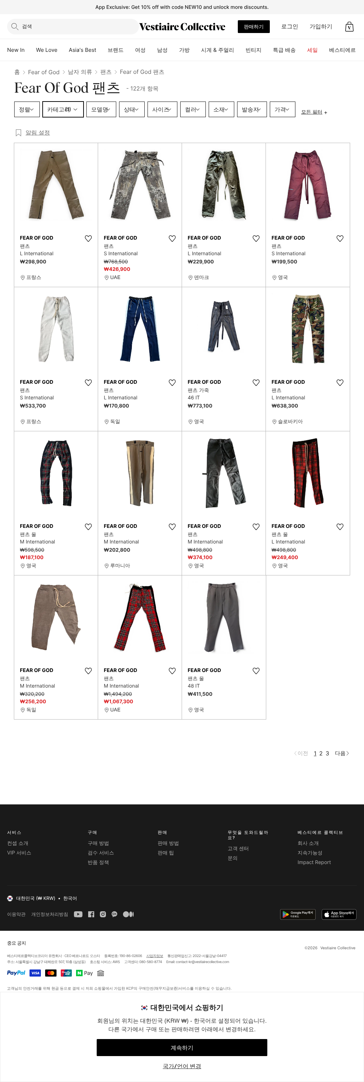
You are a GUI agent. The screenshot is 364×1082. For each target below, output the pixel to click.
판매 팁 (166, 853)
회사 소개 (308, 843)
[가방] (195, 50)
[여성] (151, 50)
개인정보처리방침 (49, 914)
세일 (312, 50)
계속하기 (182, 1047)
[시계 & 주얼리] (240, 50)
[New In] (30, 50)
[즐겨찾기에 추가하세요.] (88, 238)
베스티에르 (342, 50)
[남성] (173, 50)
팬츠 (106, 71)
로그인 (289, 26)
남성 (162, 50)
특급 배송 (284, 50)
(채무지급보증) (165, 988)
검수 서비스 (101, 853)
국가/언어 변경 (182, 1066)
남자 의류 (80, 71)
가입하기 (321, 26)
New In (16, 50)
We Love (46, 50)
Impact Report (314, 862)
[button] (349, 27)
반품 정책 (98, 862)
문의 (232, 858)
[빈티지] (267, 50)
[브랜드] (129, 50)
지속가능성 (310, 853)
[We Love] (63, 50)
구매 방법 (98, 843)
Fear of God (44, 72)
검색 (27, 26)
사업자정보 (155, 956)
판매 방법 (168, 843)
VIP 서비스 (19, 853)
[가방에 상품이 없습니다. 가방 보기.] (349, 27)
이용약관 (16, 914)
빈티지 (254, 50)
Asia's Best (82, 50)
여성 (140, 50)
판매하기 (254, 26)
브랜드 (116, 50)
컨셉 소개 (17, 843)
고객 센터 (238, 849)
